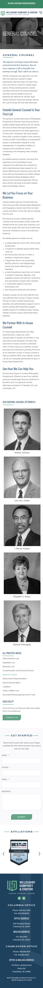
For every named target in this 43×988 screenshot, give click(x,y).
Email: (5, 779)
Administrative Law (11, 658)
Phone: (5, 767)
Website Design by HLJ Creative (21, 980)
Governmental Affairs (12, 682)
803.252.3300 (25, 910)
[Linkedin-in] (24, 898)
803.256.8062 (23, 913)
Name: (5, 755)
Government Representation (15, 678)
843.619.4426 (24, 951)
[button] (3, 854)
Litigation (7, 686)
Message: (6, 791)
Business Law (8, 666)
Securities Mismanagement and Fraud (19, 694)
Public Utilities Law (11, 690)
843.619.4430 (23, 954)
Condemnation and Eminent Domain (18, 670)
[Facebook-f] (19, 898)
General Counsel (10, 674)
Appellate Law (9, 662)
